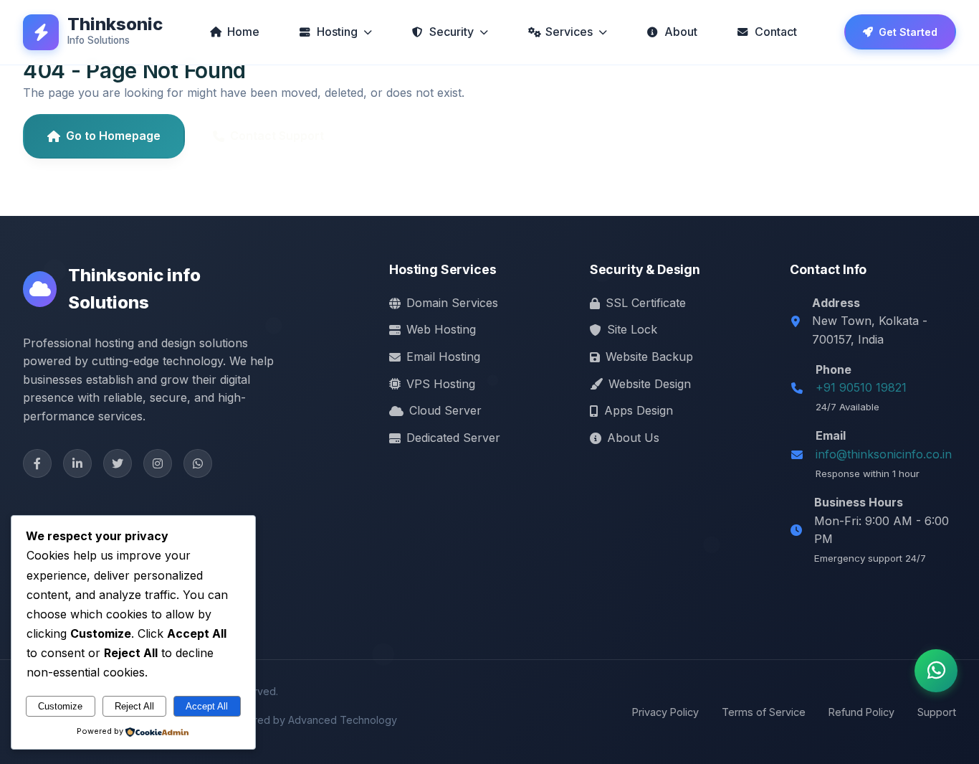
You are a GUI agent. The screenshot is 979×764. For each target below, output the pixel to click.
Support (936, 712)
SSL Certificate (646, 303)
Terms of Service (764, 712)
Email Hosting (443, 356)
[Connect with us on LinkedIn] (77, 463)
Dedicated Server (453, 437)
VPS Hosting (440, 384)
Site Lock (632, 329)
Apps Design (638, 410)
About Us (633, 437)
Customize (60, 706)
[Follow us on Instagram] (157, 463)
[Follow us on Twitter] (117, 463)
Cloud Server (445, 410)
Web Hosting (441, 329)
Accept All (207, 706)
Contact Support (277, 135)
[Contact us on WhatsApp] (197, 463)
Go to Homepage (113, 135)
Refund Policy (861, 712)
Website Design (649, 384)
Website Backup (649, 356)
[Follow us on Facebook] (37, 463)
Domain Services (452, 303)
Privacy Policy (665, 712)
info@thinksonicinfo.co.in (884, 454)
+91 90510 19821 (861, 387)
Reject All (134, 706)
